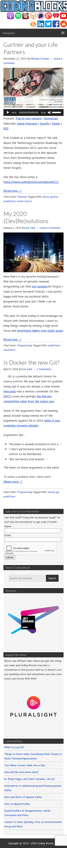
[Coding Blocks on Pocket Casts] (48, 18)
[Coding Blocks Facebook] (56, 26)
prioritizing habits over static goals (40, 331)
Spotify (44, 123)
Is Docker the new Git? (31, 362)
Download (51, 118)
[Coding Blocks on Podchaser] (40, 18)
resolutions (9, 349)
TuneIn (56, 123)
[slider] (57, 112)
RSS (5, 128)
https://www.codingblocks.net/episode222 (30, 182)
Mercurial (9, 391)
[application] (33, 112)
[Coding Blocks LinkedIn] (40, 26)
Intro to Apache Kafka (17, 803)
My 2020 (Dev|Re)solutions (25, 217)
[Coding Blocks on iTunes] (10, 18)
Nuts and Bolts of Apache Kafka (23, 797)
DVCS (6, 396)
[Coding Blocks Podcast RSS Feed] (33, 26)
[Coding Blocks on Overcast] (33, 18)
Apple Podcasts (27, 123)
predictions (9, 201)
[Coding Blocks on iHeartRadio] (56, 18)
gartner (54, 196)
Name (7, 526)
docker (51, 492)
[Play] (8, 112)
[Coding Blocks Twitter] (48, 26)
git (57, 492)
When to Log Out (14, 747)
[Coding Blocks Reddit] (63, 26)
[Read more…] (12, 190)
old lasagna (39, 286)
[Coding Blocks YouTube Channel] (63, 18)
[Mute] (49, 112)
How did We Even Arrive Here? (21, 772)
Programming (24, 345)
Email (7, 535)
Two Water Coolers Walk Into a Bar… (25, 765)
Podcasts (22, 196)
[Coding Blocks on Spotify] (18, 18)
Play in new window (29, 118)
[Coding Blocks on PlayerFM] (25, 18)
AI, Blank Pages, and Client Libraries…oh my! (29, 779)
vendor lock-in (24, 201)
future (46, 196)
